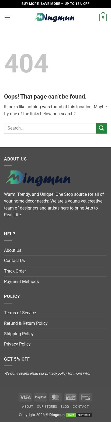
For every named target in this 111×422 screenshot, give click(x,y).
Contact (81, 407)
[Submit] (101, 128)
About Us (12, 250)
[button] (7, 17)
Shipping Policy (19, 333)
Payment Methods (21, 281)
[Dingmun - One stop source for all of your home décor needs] (55, 18)
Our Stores (47, 407)
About (27, 407)
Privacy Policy (17, 344)
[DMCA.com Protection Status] (78, 415)
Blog (65, 407)
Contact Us (14, 260)
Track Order (15, 271)
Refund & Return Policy (26, 323)
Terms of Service (20, 312)
